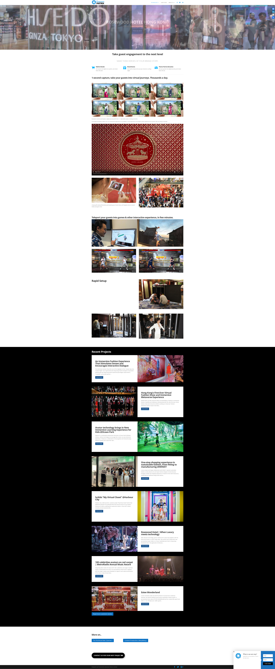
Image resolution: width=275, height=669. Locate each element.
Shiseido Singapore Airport (137, 22)
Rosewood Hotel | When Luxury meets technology (157, 533)
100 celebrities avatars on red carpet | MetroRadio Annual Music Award (114, 563)
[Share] (273, 17)
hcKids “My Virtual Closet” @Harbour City (114, 498)
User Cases (164, 2)
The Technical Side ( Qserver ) (102, 640)
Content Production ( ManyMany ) (136, 640)
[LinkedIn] (273, 11)
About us (171, 2)
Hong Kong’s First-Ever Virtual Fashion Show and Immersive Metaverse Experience (156, 395)
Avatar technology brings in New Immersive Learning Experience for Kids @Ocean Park (113, 429)
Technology (154, 2)
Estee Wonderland (150, 592)
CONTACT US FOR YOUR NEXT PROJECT (107, 655)
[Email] (273, 14)
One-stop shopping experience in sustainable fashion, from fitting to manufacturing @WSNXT (159, 464)
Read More (99, 377)
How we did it (137, 31)
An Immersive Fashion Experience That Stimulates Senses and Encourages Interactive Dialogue (112, 363)
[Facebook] (273, 8)
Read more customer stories (102, 614)
